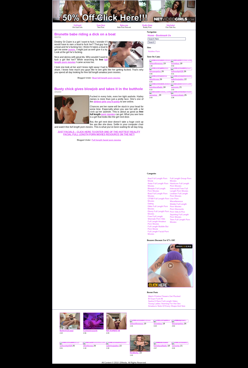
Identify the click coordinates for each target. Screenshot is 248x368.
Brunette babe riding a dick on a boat (85, 34)
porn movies (108, 114)
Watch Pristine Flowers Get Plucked (164, 296)
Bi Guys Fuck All (155, 299)
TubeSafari (170, 25)
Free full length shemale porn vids (156, 217)
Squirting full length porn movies (179, 215)
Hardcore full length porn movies (179, 184)
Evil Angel (77, 25)
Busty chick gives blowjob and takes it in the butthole (98, 89)
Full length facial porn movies (106, 140)
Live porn (174, 198)
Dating (151, 203)
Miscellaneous (176, 201)
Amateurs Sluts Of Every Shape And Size (166, 306)
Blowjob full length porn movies (156, 189)
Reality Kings (147, 25)
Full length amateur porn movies (157, 222)
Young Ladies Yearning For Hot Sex (164, 303)
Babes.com (124, 25)
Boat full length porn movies (106, 78)
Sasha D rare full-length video (163, 301)
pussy (71, 49)
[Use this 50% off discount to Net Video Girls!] (124, 22)
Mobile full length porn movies (178, 205)
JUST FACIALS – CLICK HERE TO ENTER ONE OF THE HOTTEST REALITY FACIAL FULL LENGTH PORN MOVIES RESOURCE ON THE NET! (99, 133)
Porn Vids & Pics (177, 212)
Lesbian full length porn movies (179, 194)
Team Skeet (101, 25)
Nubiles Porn (154, 51)
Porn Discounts (177, 209)
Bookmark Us (163, 35)
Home (151, 35)
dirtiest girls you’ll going (107, 101)
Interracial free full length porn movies (179, 189)
